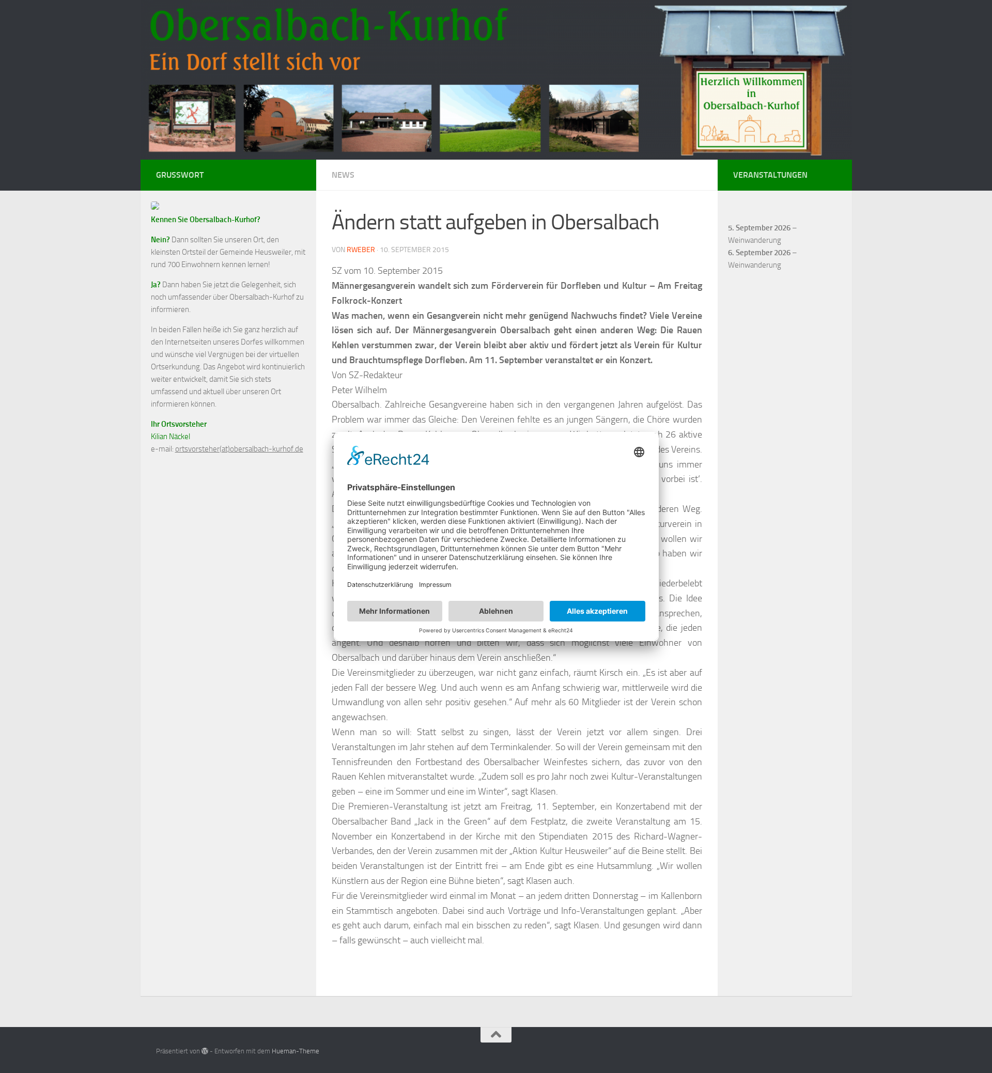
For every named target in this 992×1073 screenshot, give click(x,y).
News (343, 175)
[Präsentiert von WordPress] (205, 1051)
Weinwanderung (754, 240)
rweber (361, 249)
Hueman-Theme (295, 1051)
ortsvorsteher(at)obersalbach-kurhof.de (239, 449)
